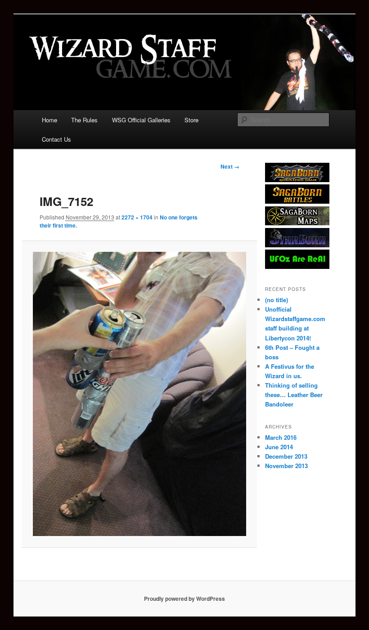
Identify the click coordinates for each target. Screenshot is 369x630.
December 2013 (286, 456)
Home (49, 120)
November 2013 (286, 465)
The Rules (84, 120)
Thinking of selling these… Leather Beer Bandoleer (294, 394)
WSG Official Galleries (141, 120)
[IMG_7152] (139, 394)
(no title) (276, 299)
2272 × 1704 (137, 217)
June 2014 (279, 446)
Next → (229, 166)
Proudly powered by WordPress (184, 598)
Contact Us (56, 139)
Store (191, 120)
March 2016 (281, 437)
